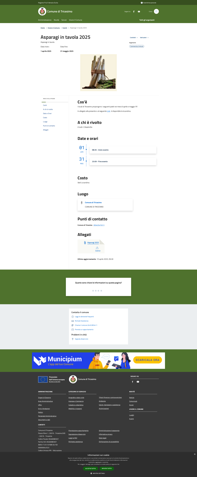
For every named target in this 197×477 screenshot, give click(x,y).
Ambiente (102, 401)
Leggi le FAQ (73, 438)
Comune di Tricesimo (93, 202)
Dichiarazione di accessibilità (109, 441)
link (118, 464)
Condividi (133, 37)
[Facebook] (133, 11)
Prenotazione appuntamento (78, 430)
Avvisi (131, 405)
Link (108, 111)
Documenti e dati (44, 419)
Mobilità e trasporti (75, 408)
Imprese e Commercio (76, 401)
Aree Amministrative (45, 401)
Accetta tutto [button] (90, 468)
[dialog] (98, 464)
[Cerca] (156, 11)
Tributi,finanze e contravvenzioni (110, 397)
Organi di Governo (44, 397)
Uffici (40, 405)
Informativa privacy (105, 434)
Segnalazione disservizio (77, 434)
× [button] (194, 454)
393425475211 (99, 225)
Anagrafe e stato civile (76, 397)
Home (43, 28)
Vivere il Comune (54, 28)
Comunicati (133, 401)
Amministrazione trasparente (109, 430)
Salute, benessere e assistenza (109, 405)
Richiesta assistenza (76, 441)
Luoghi (131, 415)
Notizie (131, 397)
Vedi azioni (143, 37)
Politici (40, 412)
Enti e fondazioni (44, 408)
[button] (98, 473)
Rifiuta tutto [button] (107, 468)
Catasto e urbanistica (76, 405)
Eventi (65, 28)
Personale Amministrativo (47, 416)
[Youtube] (138, 11)
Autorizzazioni (104, 408)
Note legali (102, 438)
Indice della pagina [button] (49, 99)
